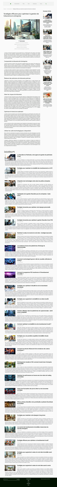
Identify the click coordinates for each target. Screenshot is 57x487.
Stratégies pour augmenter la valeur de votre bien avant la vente (34, 465)
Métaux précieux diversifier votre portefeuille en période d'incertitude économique (35, 403)
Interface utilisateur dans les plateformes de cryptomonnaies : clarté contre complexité (35, 311)
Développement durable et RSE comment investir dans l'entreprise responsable (34, 363)
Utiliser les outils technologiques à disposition (21, 48)
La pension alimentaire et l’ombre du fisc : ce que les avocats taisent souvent (47, 84)
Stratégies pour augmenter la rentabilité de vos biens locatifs (33, 299)
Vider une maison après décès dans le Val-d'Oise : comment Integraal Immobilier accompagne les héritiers (47, 101)
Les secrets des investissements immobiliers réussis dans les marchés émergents (32, 428)
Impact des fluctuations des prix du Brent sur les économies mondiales (32, 389)
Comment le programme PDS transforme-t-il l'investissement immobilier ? (33, 273)
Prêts (23, 3)
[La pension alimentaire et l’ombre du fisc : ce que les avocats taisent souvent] (47, 78)
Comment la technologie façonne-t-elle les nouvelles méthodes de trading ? (34, 260)
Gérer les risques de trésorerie (22, 45)
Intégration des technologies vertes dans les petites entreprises (33, 181)
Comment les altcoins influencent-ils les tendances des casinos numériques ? (33, 349)
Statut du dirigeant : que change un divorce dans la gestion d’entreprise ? (47, 52)
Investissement (16, 3)
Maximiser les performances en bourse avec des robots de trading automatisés (34, 376)
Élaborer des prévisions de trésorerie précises (21, 44)
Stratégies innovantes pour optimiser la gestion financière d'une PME (35, 220)
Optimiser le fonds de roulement (22, 47)
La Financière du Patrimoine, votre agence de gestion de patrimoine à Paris (47, 21)
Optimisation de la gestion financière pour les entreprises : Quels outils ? (33, 194)
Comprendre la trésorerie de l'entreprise (21, 42)
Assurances (35, 3)
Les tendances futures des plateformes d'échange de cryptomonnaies (31, 246)
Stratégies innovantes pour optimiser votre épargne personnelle (33, 207)
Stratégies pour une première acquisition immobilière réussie (32, 336)
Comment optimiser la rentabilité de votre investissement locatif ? (34, 324)
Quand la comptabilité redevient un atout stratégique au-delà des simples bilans (47, 67)
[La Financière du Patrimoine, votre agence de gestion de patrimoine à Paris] (47, 16)
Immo (29, 3)
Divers (41, 3)
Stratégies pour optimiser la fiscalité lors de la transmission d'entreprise (32, 286)
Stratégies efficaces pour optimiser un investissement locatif (32, 440)
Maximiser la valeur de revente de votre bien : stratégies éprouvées (34, 233)
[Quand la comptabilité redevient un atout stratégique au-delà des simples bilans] (47, 62)
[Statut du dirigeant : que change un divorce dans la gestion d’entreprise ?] (47, 47)
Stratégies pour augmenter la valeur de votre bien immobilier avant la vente (34, 453)
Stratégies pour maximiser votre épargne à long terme (31, 415)
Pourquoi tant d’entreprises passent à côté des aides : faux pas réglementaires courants (47, 37)
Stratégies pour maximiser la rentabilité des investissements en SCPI (34, 168)
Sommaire (22, 41)
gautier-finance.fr (34, 107)
